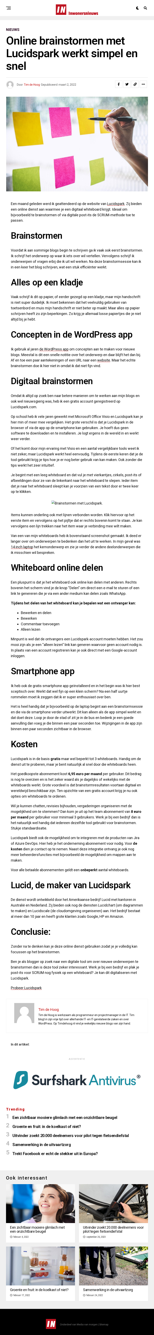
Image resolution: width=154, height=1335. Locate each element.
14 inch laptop (22, 547)
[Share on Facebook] (118, 84)
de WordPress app (54, 349)
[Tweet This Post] (127, 84)
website (103, 360)
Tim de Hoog (32, 84)
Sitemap (103, 1324)
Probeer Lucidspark (26, 988)
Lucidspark (116, 204)
